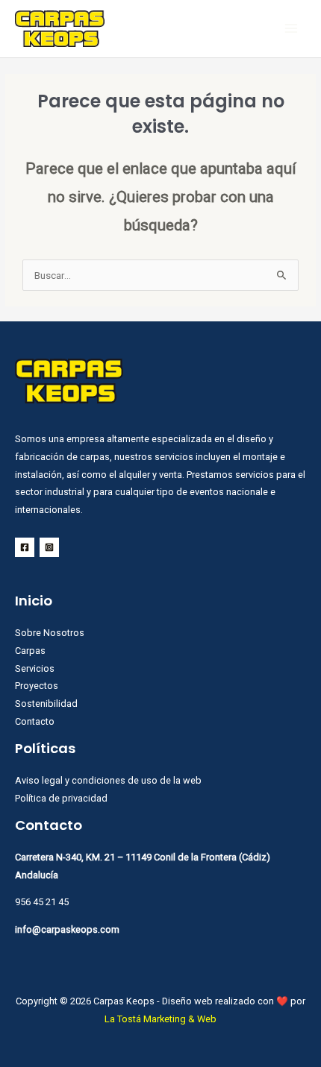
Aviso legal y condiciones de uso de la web (108, 780)
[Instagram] (49, 547)
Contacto (34, 721)
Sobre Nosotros (49, 632)
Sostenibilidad (46, 703)
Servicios (34, 668)
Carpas (30, 650)
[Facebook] (24, 547)
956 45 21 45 (42, 901)
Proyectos (36, 685)
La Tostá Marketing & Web (160, 1018)
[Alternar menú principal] (291, 28)
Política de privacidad (61, 798)
